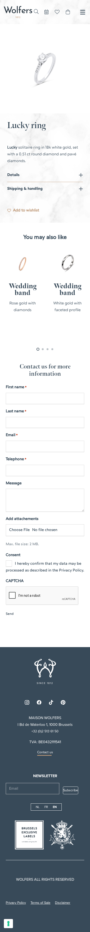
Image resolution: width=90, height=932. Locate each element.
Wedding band (23, 289)
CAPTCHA (15, 581)
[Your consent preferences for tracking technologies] (8, 923)
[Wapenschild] (62, 834)
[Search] (36, 11)
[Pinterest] (63, 702)
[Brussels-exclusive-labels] (29, 834)
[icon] (45, 668)
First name (16, 387)
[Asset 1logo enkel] (18, 12)
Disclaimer (62, 902)
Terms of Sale (40, 902)
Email (12, 435)
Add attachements (22, 519)
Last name (16, 411)
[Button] (46, 12)
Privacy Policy (16, 902)
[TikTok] (51, 702)
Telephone (16, 459)
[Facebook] (39, 702)
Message (14, 483)
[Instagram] (27, 702)
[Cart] (68, 12)
